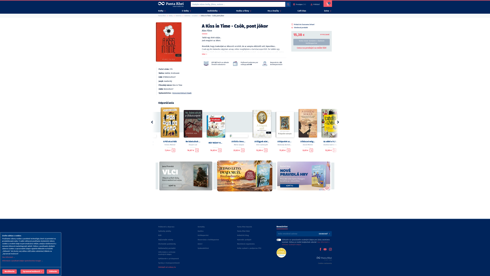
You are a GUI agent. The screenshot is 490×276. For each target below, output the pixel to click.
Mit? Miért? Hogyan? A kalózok (216, 143)
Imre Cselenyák (262, 145)
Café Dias (301, 11)
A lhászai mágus (308, 141)
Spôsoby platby (164, 231)
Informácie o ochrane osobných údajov (166, 253)
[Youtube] (325, 249)
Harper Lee (193, 145)
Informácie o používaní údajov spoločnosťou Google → (22, 261)
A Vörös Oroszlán (239, 141)
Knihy (161, 11)
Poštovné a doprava (166, 227)
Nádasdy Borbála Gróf (286, 145)
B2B (159, 235)
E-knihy (185, 11)
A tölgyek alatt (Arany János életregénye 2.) (262, 141)
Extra (326, 11)
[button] (9, 271)
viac (204, 54)
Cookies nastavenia (325, 263)
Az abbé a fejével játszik (330, 141)
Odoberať (323, 234)
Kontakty (201, 227)
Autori (200, 244)
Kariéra (200, 231)
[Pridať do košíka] (173, 150)
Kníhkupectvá (203, 235)
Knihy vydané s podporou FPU (249, 248)
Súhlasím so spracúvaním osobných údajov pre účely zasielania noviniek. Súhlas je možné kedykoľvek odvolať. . (306, 242)
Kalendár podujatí (244, 240)
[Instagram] (330, 249)
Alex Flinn (207, 30)
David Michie (308, 145)
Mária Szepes (239, 145)
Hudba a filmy (242, 11)
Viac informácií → (8, 257)
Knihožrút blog (243, 235)
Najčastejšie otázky (165, 240)
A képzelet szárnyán (285, 141)
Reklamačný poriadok (166, 248)
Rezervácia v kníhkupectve (208, 240)
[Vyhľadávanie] (288, 4)
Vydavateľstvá (203, 248)
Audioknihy (212, 11)
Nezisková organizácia (246, 244)
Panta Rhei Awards (244, 227)
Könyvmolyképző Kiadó (182, 93)
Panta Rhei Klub (243, 231)
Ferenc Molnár (169, 145)
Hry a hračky (273, 11)
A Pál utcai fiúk (170, 141)
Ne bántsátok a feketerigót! (193, 141)
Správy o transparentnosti (169, 263)
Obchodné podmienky (167, 244)
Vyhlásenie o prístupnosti (168, 258)
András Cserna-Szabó (331, 145)
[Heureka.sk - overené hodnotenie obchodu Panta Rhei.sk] (281, 252)
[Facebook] (320, 249)
